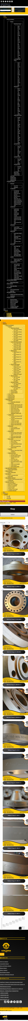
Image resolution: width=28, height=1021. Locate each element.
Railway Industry (3, 970)
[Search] (12, 10)
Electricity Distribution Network (7, 974)
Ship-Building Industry (5, 972)
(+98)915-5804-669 (4, 997)
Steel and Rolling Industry (5, 966)
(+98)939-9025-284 (4, 995)
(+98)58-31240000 (4, 993)
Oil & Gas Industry (4, 961)
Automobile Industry (4, 963)
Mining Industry (3, 968)
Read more (14, 1013)
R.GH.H (8, 503)
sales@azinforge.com (4, 999)
